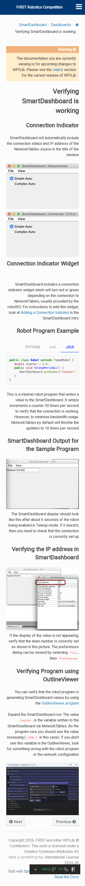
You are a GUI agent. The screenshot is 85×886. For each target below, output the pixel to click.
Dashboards (61, 25)
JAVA (69, 347)
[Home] (77, 25)
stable (58, 70)
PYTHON (32, 347)
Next (17, 821)
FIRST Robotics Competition (39, 7)
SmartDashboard (33, 25)
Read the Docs (67, 877)
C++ (52, 347)
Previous (64, 821)
